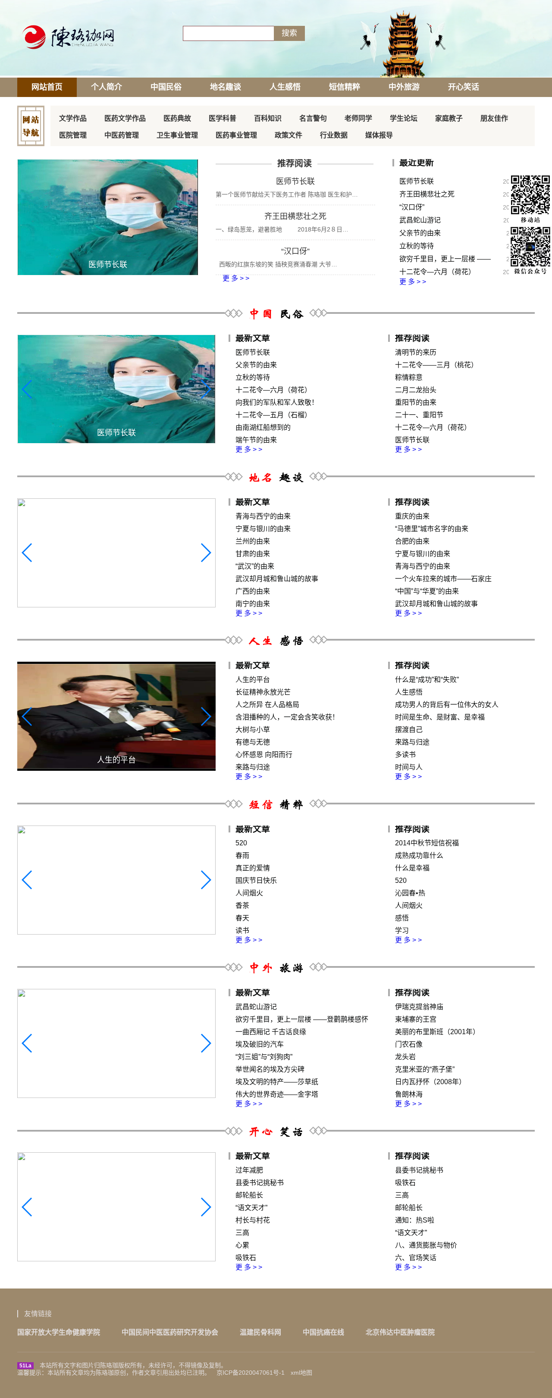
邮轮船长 (249, 1195)
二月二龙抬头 (415, 390)
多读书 (405, 754)
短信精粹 (344, 87)
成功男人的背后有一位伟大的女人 (447, 704)
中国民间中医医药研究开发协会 (170, 1332)
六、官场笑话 (415, 1257)
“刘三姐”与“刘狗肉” (263, 1056)
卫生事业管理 (177, 135)
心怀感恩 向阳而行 (263, 754)
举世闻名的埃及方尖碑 (269, 1069)
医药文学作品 (125, 118)
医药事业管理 (236, 135)
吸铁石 (245, 1257)
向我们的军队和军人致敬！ (276, 402)
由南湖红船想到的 (263, 427)
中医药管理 (121, 135)
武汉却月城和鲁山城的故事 (276, 578)
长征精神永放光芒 (263, 692)
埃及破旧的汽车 (259, 1044)
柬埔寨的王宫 (415, 1019)
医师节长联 (295, 181)
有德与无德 (252, 742)
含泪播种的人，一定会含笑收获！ (287, 717)
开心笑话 (463, 87)
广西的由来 (252, 591)
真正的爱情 (252, 868)
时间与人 (409, 767)
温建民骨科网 (260, 1332)
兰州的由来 (252, 541)
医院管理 (73, 135)
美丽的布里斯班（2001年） (437, 1031)
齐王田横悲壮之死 (295, 216)
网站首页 (47, 87)
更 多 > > (235, 278)
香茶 (242, 905)
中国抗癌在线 (323, 1332)
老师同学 (358, 118)
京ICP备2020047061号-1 (250, 1372)
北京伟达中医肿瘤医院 (400, 1332)
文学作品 (73, 118)
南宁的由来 (252, 603)
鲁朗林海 (409, 1094)
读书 (242, 930)
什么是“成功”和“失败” (427, 679)
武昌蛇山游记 (420, 220)
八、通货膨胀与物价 (426, 1245)
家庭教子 (449, 118)
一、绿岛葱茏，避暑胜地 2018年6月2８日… (282, 229)
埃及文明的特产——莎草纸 (276, 1081)
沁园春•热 (410, 893)
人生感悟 (285, 87)
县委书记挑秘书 (259, 1182)
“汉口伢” (295, 251)
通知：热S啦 (414, 1220)
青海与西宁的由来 (263, 516)
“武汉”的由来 (254, 566)
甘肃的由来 (252, 553)
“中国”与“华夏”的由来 (427, 591)
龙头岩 (405, 1056)
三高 (242, 1232)
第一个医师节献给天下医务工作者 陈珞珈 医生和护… (287, 194)
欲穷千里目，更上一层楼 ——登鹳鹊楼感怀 (445, 260)
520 (241, 843)
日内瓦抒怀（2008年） (430, 1081)
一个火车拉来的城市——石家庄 (443, 578)
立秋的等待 (416, 246)
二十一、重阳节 (419, 415)
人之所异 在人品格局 (267, 704)
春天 (242, 918)
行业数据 (334, 135)
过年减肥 (249, 1170)
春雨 (242, 855)
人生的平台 (252, 679)
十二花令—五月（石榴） (273, 415)
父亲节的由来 (420, 233)
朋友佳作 (494, 118)
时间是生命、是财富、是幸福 (440, 717)
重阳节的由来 (415, 402)
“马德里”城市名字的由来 (431, 528)
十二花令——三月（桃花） (436, 365)
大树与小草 (252, 729)
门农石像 (409, 1044)
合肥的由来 (412, 541)
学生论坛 (403, 118)
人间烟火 (249, 893)
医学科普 (222, 118)
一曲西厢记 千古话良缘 (270, 1031)
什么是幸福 (412, 868)
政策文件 (288, 135)
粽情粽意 (409, 377)
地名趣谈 (225, 87)
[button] (205, 389)
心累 (242, 1245)
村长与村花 (252, 1220)
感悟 (402, 918)
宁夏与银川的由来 (263, 528)
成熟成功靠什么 (419, 855)
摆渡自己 (409, 729)
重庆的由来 (412, 516)
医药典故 (177, 118)
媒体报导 (379, 135)
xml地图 (301, 1372)
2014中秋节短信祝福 (427, 843)
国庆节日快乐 (256, 880)
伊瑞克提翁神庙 (419, 1006)
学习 (402, 930)
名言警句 (313, 118)
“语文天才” (251, 1207)
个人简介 (106, 87)
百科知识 (268, 118)
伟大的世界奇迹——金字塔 (276, 1094)
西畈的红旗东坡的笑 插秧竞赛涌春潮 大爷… (276, 264)
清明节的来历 (415, 352)
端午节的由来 (256, 440)
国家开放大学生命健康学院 (58, 1332)
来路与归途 (252, 767)
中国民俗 (166, 87)
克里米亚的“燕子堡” (425, 1069)
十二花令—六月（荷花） (437, 271)
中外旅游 (404, 87)
